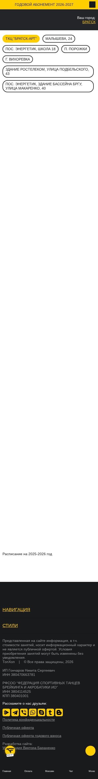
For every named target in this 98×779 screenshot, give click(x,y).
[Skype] (41, 712)
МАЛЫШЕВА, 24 (58, 39)
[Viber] (24, 712)
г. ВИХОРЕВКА (18, 59)
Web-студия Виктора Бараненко (29, 748)
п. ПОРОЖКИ (75, 49)
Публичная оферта (18, 728)
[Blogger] (59, 712)
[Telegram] (15, 712)
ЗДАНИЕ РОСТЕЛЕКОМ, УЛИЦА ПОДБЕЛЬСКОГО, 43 (47, 71)
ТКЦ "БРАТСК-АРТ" (21, 39)
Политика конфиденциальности (29, 719)
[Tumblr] (50, 712)
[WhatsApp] (32, 712)
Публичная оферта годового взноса (32, 736)
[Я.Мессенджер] (6, 712)
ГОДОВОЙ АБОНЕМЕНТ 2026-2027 (44, 5)
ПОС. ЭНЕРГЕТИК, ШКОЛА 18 (31, 49)
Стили (10, 625)
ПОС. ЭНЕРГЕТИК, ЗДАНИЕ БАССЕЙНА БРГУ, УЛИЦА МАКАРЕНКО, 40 (44, 86)
